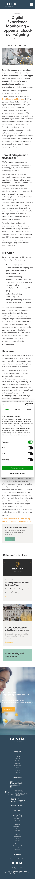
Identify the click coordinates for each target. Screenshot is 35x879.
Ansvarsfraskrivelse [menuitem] (24, 873)
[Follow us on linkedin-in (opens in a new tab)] (13, 863)
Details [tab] (17, 409)
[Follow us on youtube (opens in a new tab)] (21, 863)
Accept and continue (17, 468)
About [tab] (29, 409)
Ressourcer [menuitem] (17, 765)
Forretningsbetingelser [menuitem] (11, 873)
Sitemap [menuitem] (15, 871)
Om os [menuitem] (17, 767)
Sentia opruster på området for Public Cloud (17, 583)
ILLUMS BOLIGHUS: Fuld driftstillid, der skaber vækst (17, 629)
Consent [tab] (6, 409)
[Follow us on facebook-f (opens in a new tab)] (17, 863)
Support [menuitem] (17, 772)
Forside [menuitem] (17, 756)
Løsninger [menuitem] (17, 758)
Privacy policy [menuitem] (23, 871)
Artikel (17, 13)
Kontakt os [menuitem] (17, 770)
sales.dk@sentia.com (9, 702)
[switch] (29, 447)
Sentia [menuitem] (9, 871)
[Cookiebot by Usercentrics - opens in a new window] (25, 404)
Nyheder (9, 579)
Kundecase (10, 625)
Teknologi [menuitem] (17, 763)
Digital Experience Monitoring (13, 99)
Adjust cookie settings (17, 473)
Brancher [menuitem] (17, 761)
